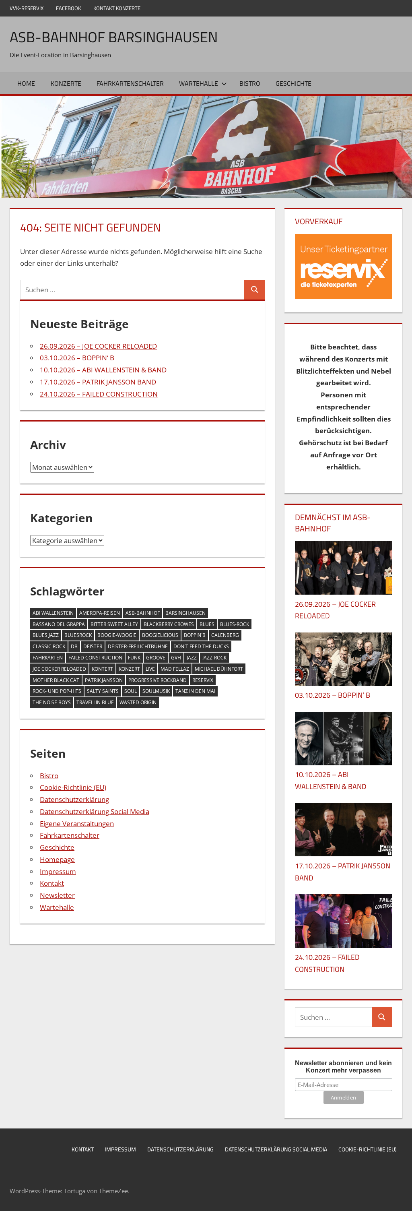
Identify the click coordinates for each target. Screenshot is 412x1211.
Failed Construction (95, 657)
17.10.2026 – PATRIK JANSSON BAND (98, 381)
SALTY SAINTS (103, 691)
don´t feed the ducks (201, 646)
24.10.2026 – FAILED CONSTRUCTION (99, 394)
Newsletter (57, 895)
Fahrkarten (48, 657)
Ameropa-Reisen (99, 613)
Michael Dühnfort (219, 668)
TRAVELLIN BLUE (95, 702)
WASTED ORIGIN (138, 702)
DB (74, 646)
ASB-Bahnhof (143, 613)
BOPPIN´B (195, 635)
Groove (155, 657)
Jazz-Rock (214, 657)
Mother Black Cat (56, 680)
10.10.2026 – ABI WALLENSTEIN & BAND (103, 369)
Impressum (58, 871)
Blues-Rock (234, 624)
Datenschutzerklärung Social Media (94, 811)
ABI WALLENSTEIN (53, 613)
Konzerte (66, 83)
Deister (92, 646)
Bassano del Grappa (59, 624)
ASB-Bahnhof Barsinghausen (114, 37)
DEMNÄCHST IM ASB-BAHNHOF (333, 523)
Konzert (129, 668)
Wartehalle (198, 83)
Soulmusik (156, 691)
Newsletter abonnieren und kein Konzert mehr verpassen (343, 1067)
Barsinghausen (185, 613)
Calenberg (225, 635)
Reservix (202, 680)
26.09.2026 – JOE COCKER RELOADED (98, 346)
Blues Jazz (46, 635)
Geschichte (293, 83)
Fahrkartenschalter (130, 83)
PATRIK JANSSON (104, 680)
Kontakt (52, 883)
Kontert (102, 668)
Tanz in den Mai (195, 691)
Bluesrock (78, 635)
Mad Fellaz (175, 668)
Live (150, 668)
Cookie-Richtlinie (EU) (73, 787)
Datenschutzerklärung (74, 799)
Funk (134, 657)
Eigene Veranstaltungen (77, 823)
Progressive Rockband (157, 680)
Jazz (192, 657)
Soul (130, 691)
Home (26, 83)
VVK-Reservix (26, 8)
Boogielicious (160, 635)
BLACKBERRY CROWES (169, 624)
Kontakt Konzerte (116, 8)
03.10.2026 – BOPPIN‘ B (77, 357)
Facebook (68, 8)
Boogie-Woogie (116, 635)
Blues (207, 624)
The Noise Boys (52, 702)
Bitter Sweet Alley (114, 624)
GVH (176, 657)
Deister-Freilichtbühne (138, 646)
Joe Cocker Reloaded (59, 668)
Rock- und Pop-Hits (57, 691)
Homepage (57, 859)
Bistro (249, 83)
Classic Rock (49, 646)
